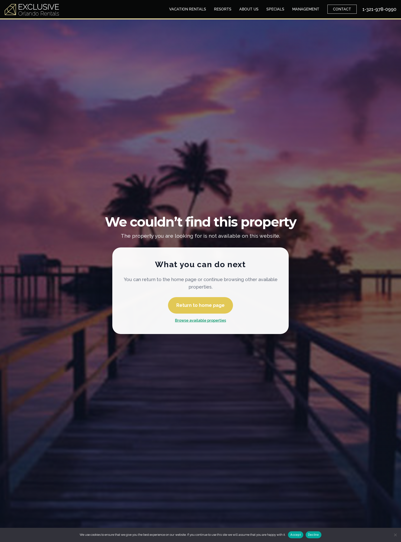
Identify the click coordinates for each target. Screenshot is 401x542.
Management (305, 9)
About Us (249, 9)
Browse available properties (200, 320)
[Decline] (395, 534)
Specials (275, 9)
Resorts (222, 9)
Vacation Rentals (187, 9)
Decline (313, 534)
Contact (342, 9)
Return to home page (200, 305)
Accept (295, 534)
